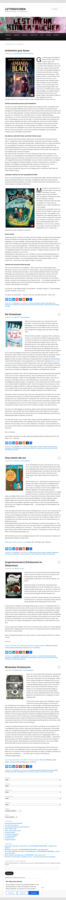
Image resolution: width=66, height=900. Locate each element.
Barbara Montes (49, 303)
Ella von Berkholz (29, 53)
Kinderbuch (8, 35)
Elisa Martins (33, 770)
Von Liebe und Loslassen (11, 825)
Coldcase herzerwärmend (11, 834)
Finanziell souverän (10, 839)
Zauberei (37, 772)
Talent (32, 554)
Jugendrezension (24, 656)
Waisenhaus (8, 659)
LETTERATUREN (15, 9)
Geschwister (8, 448)
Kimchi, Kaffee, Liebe (10, 828)
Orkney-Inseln (39, 448)
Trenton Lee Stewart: (25, 645)
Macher (28, 448)
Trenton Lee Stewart (53, 657)
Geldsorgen (54, 446)
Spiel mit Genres (40, 304)
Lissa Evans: (25, 760)
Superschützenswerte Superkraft (13, 823)
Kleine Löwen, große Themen (13, 830)
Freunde (49, 446)
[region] (22, 888)
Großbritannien (18, 448)
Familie (45, 446)
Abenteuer (41, 656)
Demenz (39, 552)
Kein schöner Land (40, 855)
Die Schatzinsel (13, 314)
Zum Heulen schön (43, 849)
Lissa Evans (51, 770)
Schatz (22, 554)
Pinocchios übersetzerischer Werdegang (44, 857)
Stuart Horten (31, 772)
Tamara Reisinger (55, 304)
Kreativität (7, 554)
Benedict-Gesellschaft (50, 656)
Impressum (8, 38)
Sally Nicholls (47, 448)
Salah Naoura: (10, 542)
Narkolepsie (24, 657)
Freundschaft (15, 304)
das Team (56, 35)
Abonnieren (9, 873)
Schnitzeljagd (20, 772)
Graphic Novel (33, 35)
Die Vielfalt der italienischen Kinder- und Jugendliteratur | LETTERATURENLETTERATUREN (29, 851)
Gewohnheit (55, 552)
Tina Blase (7, 306)
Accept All (33, 893)
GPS (13, 448)
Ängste (43, 303)
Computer (40, 446)
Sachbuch (48, 35)
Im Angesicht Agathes (11, 836)
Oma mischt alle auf (15, 457)
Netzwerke (33, 448)
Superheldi (47, 304)
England (39, 770)
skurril (25, 772)
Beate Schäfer (33, 446)
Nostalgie (7, 772)
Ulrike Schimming (25, 461)
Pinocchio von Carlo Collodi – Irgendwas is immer (18, 857)
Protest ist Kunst (9, 838)
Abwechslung (33, 552)
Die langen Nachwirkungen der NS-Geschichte (17, 827)
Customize (11, 893)
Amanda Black (37, 303)
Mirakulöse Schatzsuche (18, 667)
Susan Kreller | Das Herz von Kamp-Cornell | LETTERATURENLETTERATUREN (26, 846)
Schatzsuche (32, 304)
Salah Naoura (16, 554)
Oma (12, 554)
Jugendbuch (17, 35)
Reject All (22, 893)
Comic (41, 35)
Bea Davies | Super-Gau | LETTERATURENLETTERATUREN (20, 849)
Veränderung (38, 554)
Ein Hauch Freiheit (10, 832)
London (24, 448)
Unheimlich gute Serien (17, 50)
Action (31, 303)
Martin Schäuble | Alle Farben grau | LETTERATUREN (19, 855)
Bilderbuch (25, 35)
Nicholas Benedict (32, 657)
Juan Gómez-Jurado (24, 304)
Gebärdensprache (16, 657)
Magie (56, 770)
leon (23, 568)
